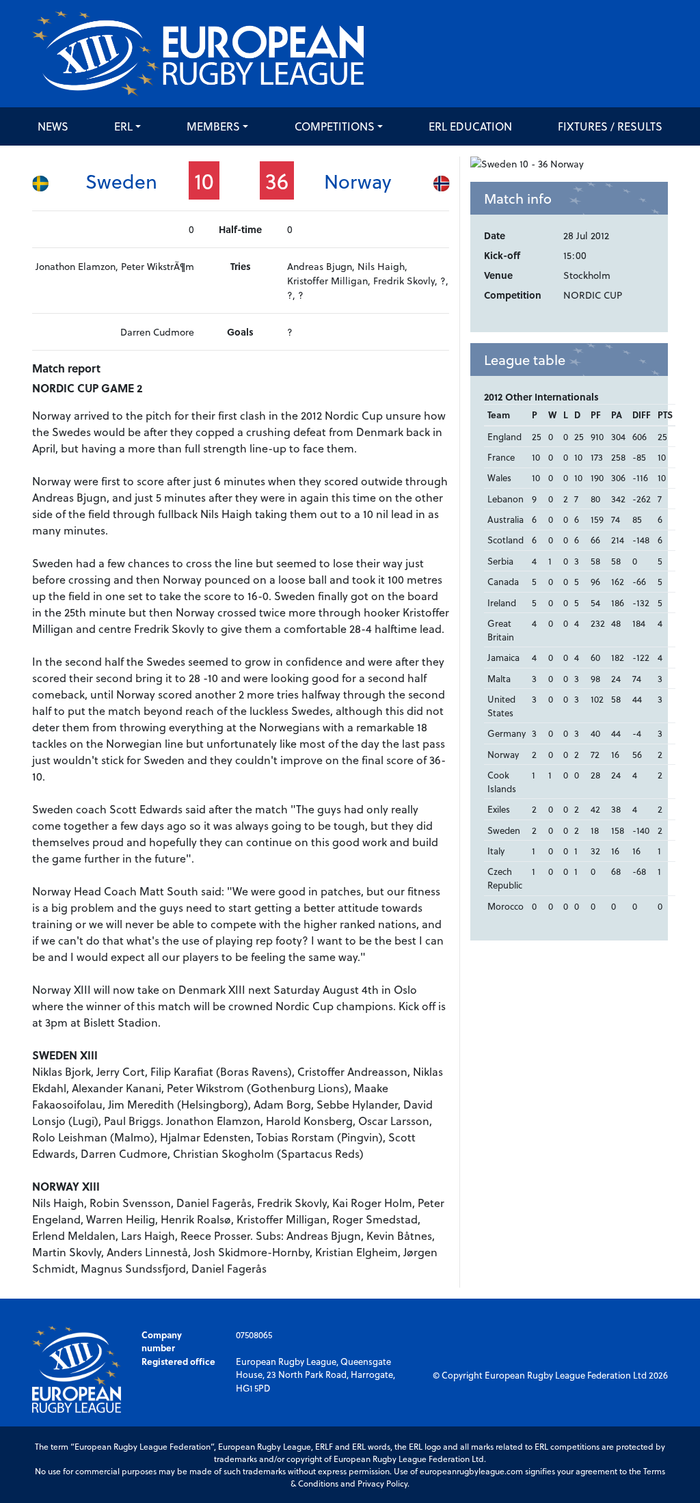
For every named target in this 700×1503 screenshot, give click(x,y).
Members (213, 126)
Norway (357, 181)
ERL (123, 126)
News (53, 126)
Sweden (121, 181)
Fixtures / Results (610, 126)
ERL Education (470, 126)
